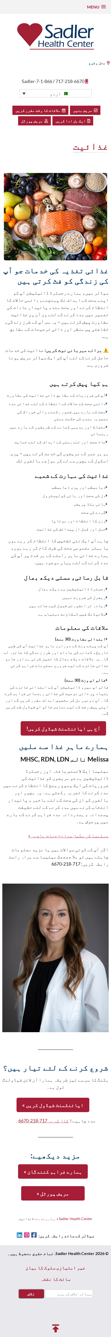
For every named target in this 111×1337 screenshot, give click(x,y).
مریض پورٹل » (53, 1193)
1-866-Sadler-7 (37, 81)
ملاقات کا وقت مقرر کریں (38, 110)
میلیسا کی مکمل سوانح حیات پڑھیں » (68, 835)
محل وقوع (97, 62)
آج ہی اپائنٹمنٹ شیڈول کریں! (63, 728)
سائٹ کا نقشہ (55, 1279)
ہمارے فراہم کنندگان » (53, 1171)
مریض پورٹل (32, 120)
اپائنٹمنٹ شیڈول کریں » (53, 1105)
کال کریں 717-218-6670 (43, 1120)
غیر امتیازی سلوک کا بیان (55, 1267)
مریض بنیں (83, 110)
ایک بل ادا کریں (71, 120)
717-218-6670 (70, 81)
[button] (96, 7)
